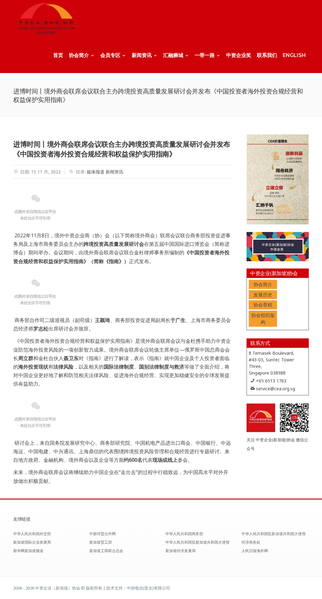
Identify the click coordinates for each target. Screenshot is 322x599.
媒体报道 (95, 172)
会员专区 (110, 55)
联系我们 (267, 55)
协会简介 (79, 55)
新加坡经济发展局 (180, 550)
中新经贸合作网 (102, 533)
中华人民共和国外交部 (32, 533)
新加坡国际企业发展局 (32, 542)
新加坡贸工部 (100, 542)
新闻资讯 (142, 55)
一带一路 (205, 55)
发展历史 (262, 294)
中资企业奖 (238, 55)
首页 (58, 55)
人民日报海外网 (255, 550)
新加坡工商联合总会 (106, 550)
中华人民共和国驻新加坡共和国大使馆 (197, 542)
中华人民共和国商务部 (184, 533)
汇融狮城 (173, 55)
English (294, 55)
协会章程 (262, 305)
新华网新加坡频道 (28, 550)
